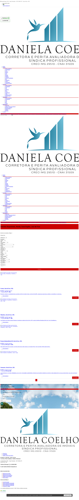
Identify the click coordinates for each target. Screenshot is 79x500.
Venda (4, 67)
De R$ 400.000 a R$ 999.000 (8, 485)
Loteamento (7, 80)
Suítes (1, 252)
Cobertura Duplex (8, 83)
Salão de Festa (7, 95)
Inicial (4, 66)
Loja (6, 73)
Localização (5, 454)
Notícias (6, 109)
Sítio (6, 79)
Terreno (6, 74)
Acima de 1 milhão (6, 486)
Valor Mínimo (3, 258)
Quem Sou (7, 105)
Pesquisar (39, 269)
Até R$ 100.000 (6, 482)
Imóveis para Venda (6, 113)
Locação (4, 84)
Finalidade (2, 239)
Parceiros (6, 110)
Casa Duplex (7, 82)
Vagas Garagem (3, 256)
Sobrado (6, 184)
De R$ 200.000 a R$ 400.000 (8, 484)
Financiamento (7, 108)
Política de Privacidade (7, 476)
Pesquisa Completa (8, 107)
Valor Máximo (3, 260)
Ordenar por (2, 247)
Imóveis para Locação (14, 113)
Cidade (1, 243)
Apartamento (7, 69)
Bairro (1, 245)
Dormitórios (2, 249)
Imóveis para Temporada (23, 113)
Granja (6, 81)
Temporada (5, 96)
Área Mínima (2, 262)
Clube (6, 93)
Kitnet (6, 72)
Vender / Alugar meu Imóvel (10, 106)
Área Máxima (2, 264)
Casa (6, 70)
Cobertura (7, 77)
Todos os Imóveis (8, 68)
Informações (5, 104)
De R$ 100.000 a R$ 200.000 (8, 483)
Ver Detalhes (75, 297)
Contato (4, 111)
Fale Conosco (5, 477)
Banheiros (2, 254)
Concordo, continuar (67, 495)
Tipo (1, 241)
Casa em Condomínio (9, 78)
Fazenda (6, 71)
